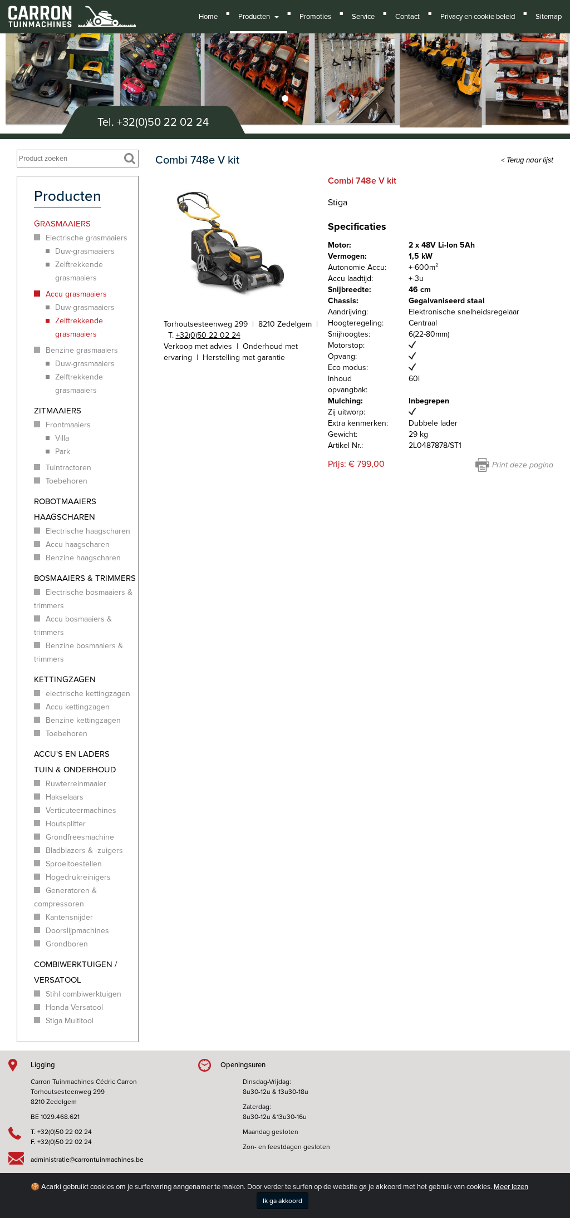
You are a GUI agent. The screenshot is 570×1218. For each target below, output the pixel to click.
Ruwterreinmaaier (76, 783)
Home (208, 16)
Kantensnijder (69, 917)
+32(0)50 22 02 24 (163, 122)
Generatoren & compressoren (65, 897)
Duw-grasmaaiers (85, 251)
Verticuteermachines (81, 810)
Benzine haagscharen (83, 558)
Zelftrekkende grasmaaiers (79, 271)
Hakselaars (64, 797)
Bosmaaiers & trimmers (85, 578)
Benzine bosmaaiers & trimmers (78, 652)
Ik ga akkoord (282, 1201)
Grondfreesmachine (80, 837)
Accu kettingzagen (78, 707)
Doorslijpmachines (77, 930)
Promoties (315, 16)
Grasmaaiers (62, 224)
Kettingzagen (65, 679)
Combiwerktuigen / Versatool (75, 972)
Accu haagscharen (78, 544)
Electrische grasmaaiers (86, 238)
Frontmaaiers (68, 425)
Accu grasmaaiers (76, 294)
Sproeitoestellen (74, 864)
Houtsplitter (66, 824)
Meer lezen (511, 1186)
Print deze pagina (522, 465)
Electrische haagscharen (88, 531)
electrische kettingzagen (88, 693)
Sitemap (548, 16)
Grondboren (67, 944)
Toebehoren (66, 481)
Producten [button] (255, 16)
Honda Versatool (74, 1007)
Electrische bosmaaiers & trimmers (83, 599)
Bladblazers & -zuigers (84, 850)
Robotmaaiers (65, 501)
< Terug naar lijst (527, 160)
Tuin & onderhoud (75, 770)
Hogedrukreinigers (78, 877)
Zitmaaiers (57, 411)
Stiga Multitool (70, 1020)
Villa (62, 438)
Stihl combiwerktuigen (83, 994)
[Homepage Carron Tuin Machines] (72, 11)
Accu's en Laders (72, 754)
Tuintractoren (68, 467)
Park (62, 451)
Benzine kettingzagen (83, 720)
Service (363, 16)
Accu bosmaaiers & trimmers (73, 625)
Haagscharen (64, 517)
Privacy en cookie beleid (477, 16)
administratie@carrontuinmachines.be (87, 1159)
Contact (407, 16)
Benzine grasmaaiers (82, 350)
